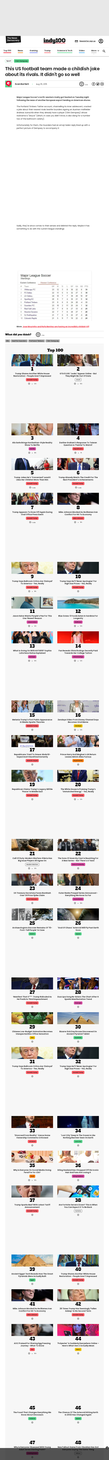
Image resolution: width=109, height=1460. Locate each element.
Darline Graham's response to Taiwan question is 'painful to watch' (78, 443)
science (32, 1419)
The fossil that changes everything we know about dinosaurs (32, 1413)
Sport (8, 61)
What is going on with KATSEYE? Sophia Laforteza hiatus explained (32, 651)
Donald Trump (32, 587)
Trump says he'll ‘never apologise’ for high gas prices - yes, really (78, 582)
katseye (32, 657)
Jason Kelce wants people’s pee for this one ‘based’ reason (32, 617)
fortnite (78, 1211)
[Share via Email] (102, 84)
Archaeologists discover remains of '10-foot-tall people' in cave (32, 928)
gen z (78, 1349)
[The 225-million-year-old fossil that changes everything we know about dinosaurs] (32, 1398)
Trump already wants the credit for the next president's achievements (78, 478)
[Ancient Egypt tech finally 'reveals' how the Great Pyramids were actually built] (32, 1260)
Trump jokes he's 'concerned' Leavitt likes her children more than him (32, 478)
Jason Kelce (32, 622)
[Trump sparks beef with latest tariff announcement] (32, 1191)
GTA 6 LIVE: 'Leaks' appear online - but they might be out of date (78, 374)
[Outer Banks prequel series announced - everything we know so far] (78, 879)
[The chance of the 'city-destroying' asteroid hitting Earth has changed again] (78, 1398)
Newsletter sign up (87, 41)
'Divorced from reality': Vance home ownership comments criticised (32, 1136)
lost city (78, 1141)
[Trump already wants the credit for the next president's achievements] (78, 463)
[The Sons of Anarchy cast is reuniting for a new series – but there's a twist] (78, 844)
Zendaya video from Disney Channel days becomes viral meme (78, 720)
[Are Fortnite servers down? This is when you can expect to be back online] (78, 1191)
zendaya (78, 726)
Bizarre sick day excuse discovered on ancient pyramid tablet (78, 1032)
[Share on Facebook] (93, 84)
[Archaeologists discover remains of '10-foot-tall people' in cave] (32, 914)
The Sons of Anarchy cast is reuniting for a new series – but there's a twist (78, 859)
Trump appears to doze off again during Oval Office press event (32, 513)
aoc (32, 1349)
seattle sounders (19, 341)
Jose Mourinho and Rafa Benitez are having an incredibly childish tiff (56, 326)
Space (78, 1419)
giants (32, 934)
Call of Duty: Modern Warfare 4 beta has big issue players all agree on (32, 859)
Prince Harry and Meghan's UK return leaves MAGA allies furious (78, 755)
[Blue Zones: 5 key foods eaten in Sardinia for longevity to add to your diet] (78, 602)
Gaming (34, 51)
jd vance (32, 1141)
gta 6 (78, 380)
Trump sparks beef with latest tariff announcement (32, 1206)
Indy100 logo (55, 41)
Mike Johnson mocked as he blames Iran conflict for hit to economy (78, 513)
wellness (78, 622)
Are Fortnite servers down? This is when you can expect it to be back (78, 1206)
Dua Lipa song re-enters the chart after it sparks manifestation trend (78, 998)
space (78, 934)
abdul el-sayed (32, 761)
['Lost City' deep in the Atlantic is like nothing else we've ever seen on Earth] (78, 1121)
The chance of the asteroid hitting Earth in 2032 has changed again (78, 1413)
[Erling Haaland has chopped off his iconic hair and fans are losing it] (78, 1156)
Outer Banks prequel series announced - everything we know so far (78, 894)
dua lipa (78, 1003)
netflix (32, 449)
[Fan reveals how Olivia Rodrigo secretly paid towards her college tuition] (78, 637)
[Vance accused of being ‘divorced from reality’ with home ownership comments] (32, 1121)
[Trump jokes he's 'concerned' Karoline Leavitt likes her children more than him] (32, 463)
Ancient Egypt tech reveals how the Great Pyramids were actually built (32, 1275)
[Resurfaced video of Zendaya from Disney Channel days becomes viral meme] (78, 706)
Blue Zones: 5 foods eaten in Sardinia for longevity (78, 617)
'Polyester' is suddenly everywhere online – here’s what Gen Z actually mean (78, 1344)
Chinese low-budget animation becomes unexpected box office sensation (32, 1032)
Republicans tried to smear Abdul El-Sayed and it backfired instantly (32, 755)
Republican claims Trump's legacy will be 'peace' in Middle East (32, 790)
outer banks (78, 899)
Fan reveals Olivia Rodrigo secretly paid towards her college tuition (78, 651)
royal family (78, 761)
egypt (32, 1280)
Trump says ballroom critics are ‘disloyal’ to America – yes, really (32, 582)
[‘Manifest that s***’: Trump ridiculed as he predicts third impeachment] (32, 983)
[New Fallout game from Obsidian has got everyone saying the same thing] (78, 1433)
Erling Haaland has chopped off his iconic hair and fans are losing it (78, 1171)
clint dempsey (21, 61)
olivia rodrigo (78, 657)
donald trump (32, 380)
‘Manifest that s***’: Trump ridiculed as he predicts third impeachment (32, 998)
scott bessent (32, 899)
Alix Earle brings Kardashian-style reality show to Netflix (32, 443)
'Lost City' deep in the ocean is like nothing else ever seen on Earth (78, 1136)
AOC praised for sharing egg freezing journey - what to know (32, 1344)
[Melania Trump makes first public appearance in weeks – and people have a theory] (32, 706)
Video (82, 51)
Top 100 (7, 51)
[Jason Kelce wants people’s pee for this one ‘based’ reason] (32, 602)
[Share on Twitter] (98, 84)
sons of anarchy (78, 864)
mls (7, 341)
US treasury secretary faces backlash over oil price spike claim (32, 894)
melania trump (32, 726)
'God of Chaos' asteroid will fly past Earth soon (78, 928)
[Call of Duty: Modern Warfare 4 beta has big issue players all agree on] (32, 844)
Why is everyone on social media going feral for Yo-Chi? (32, 1171)
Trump (47, 51)
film (32, 1038)
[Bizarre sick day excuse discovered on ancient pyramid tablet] (78, 1018)
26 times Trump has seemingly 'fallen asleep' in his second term (78, 1309)
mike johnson (78, 518)
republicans (78, 449)
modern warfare (32, 864)
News (20, 51)
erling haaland (78, 1176)
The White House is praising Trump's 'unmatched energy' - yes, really (78, 790)
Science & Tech (64, 51)
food (32, 1176)
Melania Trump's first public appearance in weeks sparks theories (32, 720)
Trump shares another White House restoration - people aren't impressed (32, 374)
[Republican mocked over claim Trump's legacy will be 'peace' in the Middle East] (32, 775)
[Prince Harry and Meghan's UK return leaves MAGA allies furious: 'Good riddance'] (78, 740)
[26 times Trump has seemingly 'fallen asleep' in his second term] (78, 1295)
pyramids (78, 1038)
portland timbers (36, 341)
